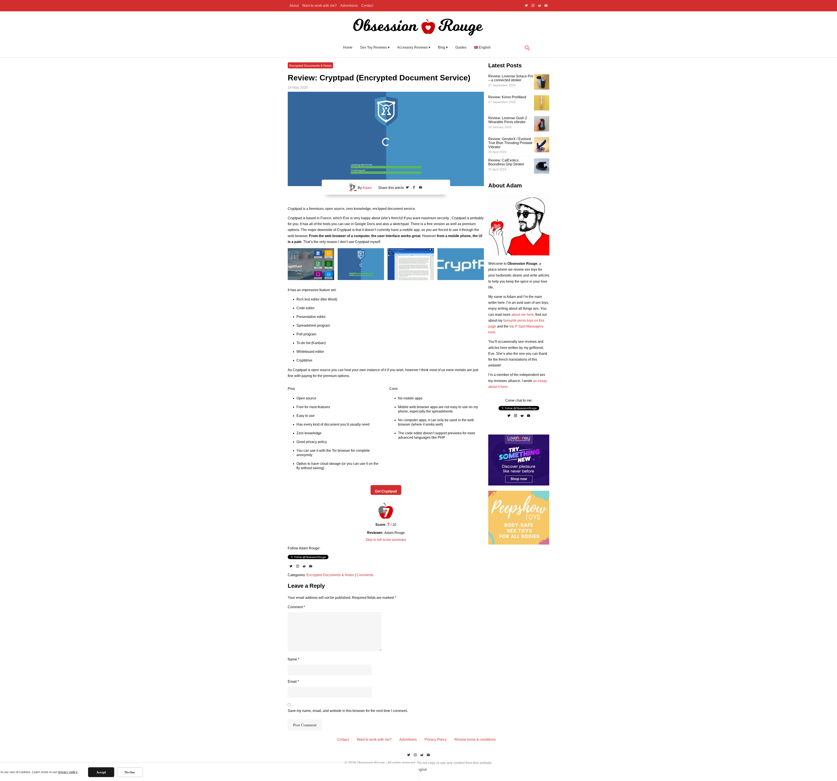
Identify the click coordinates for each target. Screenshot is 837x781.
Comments (365, 575)
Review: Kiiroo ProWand (507, 97)
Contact (367, 5)
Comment (296, 607)
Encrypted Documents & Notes (310, 65)
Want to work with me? (319, 5)
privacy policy (68, 772)
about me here (522, 314)
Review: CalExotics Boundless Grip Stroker (506, 162)
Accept (101, 772)
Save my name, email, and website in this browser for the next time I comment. (348, 711)
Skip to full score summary (386, 540)
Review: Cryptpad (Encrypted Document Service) (379, 77)
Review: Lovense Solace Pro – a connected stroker (510, 78)
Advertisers (349, 5)
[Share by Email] (420, 187)
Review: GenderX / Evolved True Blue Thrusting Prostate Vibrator (510, 143)
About (294, 5)
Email (293, 681)
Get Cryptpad (386, 491)
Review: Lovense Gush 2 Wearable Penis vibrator (507, 120)
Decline (130, 772)
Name (293, 659)
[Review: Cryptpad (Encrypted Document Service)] (386, 139)
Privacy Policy (436, 739)
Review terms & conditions (475, 739)
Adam (367, 187)
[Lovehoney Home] (518, 484)
